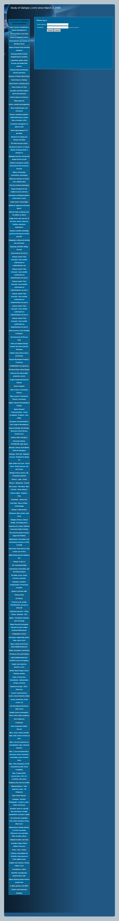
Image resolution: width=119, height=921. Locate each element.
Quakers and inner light (19, 591)
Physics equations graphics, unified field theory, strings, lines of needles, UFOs (19, 117)
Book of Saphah (19, 386)
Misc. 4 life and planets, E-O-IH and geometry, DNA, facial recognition (19, 766)
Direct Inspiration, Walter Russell (19, 727)
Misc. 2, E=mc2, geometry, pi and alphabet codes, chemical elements (19, 745)
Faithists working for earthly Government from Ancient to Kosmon (19, 166)
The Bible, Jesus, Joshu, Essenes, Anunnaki (19, 577)
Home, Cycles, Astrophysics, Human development (19, 22)
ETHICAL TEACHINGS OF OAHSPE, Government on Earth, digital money (19, 856)
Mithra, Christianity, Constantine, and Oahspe (19, 174)
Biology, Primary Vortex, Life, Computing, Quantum (19, 474)
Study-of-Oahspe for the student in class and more (19, 190)
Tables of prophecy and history (19, 650)
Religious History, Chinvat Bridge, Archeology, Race (19, 521)
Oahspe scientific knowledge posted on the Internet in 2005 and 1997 (19, 233)
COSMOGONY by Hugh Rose (19, 366)
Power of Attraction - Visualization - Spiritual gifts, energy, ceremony (19, 680)
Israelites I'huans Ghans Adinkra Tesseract (19, 845)
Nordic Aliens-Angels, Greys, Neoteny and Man (19, 672)
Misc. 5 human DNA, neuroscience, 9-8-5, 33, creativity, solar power (19, 776)
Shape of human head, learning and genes (19, 49)
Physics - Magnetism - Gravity (19, 483)
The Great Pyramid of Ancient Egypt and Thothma (19, 534)
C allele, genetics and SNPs (19, 886)
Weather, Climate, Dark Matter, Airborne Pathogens (19, 449)
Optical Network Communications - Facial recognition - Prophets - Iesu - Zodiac (19, 414)
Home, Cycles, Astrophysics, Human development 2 (19, 28)
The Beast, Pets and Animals (19, 654)
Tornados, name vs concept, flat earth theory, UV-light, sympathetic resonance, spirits (19, 811)
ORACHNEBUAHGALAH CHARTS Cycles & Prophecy (19, 659)
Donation (19, 893)
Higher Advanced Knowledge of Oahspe (19, 404)
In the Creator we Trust (19, 87)
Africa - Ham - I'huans (19, 850)
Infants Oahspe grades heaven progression (19, 881)
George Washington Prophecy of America (19, 361)
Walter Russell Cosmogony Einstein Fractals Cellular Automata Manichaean (19, 627)
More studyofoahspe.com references (19, 109)
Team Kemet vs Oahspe (19, 80)
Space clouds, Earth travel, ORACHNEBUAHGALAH (19, 645)
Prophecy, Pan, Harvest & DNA (19, 782)
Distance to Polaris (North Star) (19, 76)
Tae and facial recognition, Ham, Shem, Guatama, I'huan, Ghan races (19, 821)
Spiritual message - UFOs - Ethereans (19, 688)
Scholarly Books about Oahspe (19, 369)
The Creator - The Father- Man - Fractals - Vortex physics (19, 488)
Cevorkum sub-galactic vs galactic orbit (19, 125)
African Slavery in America (19, 97)
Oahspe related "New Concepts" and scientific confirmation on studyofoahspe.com (19, 261)
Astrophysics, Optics (19, 869)
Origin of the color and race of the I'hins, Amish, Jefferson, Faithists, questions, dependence (19, 223)
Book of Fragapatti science (19, 37)
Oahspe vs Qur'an (19, 562)
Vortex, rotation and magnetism (19, 104)
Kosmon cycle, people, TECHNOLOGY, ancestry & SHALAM (19, 605)
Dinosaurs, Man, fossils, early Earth (19, 514)
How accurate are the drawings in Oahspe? (19, 332)
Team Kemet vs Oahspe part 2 (19, 83)
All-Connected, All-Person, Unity (19, 338)
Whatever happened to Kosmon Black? (19, 207)
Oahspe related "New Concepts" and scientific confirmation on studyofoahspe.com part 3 (19, 286)
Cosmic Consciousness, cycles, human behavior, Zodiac (19, 694)
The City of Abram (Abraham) (19, 185)
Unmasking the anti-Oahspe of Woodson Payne (19, 42)
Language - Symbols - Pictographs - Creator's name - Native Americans (19, 802)
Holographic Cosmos (19, 634)
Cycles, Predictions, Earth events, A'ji (19, 701)
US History (19, 598)
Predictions (19, 722)
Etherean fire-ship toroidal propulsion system (19, 374)
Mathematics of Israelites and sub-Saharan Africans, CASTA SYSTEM (19, 542)
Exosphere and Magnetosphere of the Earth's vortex (19, 197)
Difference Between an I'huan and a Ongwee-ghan (19, 180)
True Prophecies (19, 719)
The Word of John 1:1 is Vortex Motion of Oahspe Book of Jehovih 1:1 (19, 150)
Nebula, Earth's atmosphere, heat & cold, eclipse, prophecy (19, 714)
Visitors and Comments (19, 889)
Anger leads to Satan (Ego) (19, 202)
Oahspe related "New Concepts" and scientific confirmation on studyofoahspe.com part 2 (19, 273)
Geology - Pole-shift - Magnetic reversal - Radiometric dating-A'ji (19, 457)
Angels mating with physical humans (19, 381)
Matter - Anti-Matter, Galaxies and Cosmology (19, 619)
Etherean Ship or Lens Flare (19, 34)
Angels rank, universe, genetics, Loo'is (19, 665)
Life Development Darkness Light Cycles (19, 707)
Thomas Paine (19, 595)
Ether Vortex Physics (19, 795)
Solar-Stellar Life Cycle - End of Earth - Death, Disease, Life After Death (19, 466)
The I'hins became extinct (19, 143)
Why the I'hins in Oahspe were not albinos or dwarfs (19, 213)
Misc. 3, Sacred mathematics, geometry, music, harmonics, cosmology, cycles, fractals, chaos (19, 756)
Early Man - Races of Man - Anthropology (19, 504)
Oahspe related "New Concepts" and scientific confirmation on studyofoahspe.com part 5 (19, 310)
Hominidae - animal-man (19, 499)
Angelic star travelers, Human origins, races (19, 864)
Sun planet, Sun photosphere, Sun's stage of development (19, 423)
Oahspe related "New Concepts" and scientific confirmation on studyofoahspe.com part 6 (19, 323)
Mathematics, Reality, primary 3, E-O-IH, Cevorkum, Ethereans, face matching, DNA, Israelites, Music (19, 832)
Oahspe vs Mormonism (19, 510)
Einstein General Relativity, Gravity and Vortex (19, 71)
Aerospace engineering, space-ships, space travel (19, 639)
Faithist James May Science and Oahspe (19, 354)
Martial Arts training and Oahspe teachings (19, 138)
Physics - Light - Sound (19, 479)
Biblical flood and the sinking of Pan (19, 556)
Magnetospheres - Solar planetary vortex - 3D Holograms (19, 789)
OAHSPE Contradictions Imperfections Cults (19, 874)
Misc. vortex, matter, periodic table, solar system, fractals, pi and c (19, 735)
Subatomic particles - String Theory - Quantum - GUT (19, 613)
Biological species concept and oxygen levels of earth (19, 158)
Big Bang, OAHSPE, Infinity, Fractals (19, 248)
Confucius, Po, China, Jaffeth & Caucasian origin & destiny (19, 527)
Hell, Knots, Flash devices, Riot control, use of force (19, 550)
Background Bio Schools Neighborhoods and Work (19, 55)
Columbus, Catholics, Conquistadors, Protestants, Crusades (19, 585)
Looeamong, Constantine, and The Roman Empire (19, 570)
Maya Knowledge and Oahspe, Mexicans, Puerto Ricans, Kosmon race (19, 431)
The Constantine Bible (19, 565)
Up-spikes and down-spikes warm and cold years (19, 92)
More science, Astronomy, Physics (19, 391)
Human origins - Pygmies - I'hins (19, 494)
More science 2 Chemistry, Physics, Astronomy (19, 398)
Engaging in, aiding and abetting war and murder (19, 241)
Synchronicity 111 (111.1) (19, 253)
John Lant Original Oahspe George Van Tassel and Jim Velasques (19, 346)
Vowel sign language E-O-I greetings (19, 132)
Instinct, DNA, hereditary (19, 437)
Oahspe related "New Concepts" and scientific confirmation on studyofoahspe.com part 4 (19, 298)
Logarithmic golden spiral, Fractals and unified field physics (19, 63)
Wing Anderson (19, 101)
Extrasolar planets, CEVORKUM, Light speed (19, 442)
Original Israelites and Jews (19, 840)
